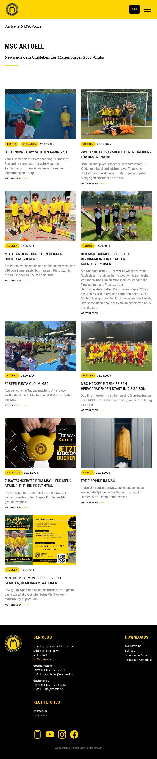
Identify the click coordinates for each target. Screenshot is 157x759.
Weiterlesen (13, 178)
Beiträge (130, 650)
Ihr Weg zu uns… (42, 659)
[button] (147, 9)
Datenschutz (40, 715)
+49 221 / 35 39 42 (55, 669)
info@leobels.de (53, 689)
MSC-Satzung (133, 645)
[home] (12, 9)
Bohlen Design (93, 747)
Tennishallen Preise (136, 655)
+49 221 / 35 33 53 (55, 684)
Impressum (40, 710)
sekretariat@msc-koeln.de (59, 674)
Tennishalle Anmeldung (138, 659)
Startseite (12, 26)
